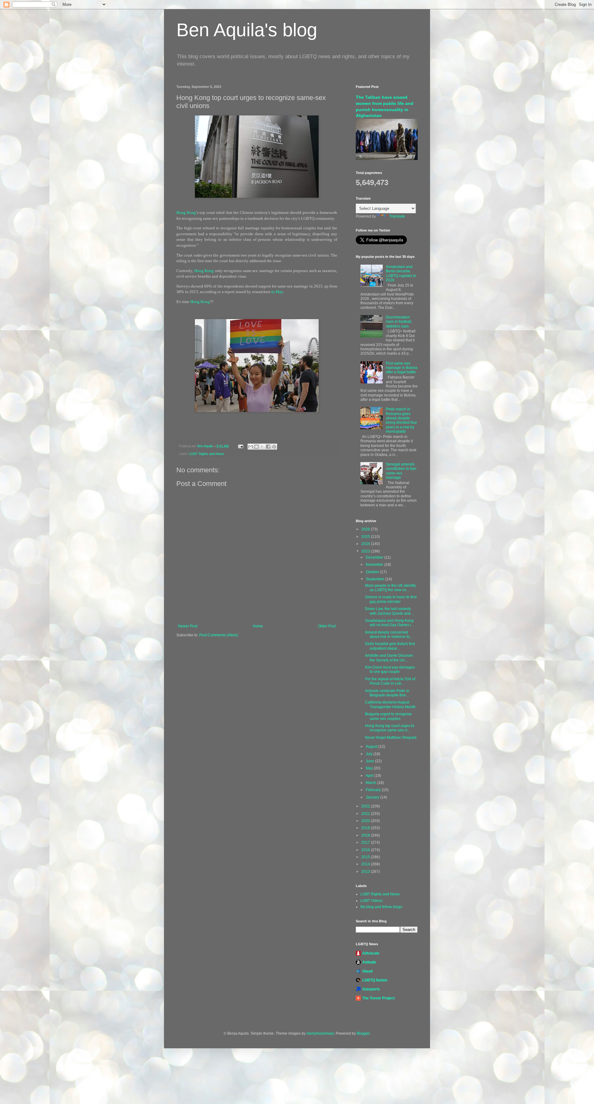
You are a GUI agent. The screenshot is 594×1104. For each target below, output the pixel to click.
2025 (366, 537)
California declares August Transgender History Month (390, 704)
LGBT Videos (371, 900)
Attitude (369, 962)
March (371, 783)
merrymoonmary (320, 1033)
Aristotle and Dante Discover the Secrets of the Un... (389, 657)
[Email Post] (240, 446)
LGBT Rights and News (206, 454)
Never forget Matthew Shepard (390, 737)
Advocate (370, 953)
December (375, 557)
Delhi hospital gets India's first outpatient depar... (390, 646)
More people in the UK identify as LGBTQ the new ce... (390, 587)
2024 (366, 544)
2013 (366, 871)
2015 (366, 857)
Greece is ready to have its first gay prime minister (390, 599)
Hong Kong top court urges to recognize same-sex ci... (389, 728)
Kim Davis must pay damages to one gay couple (390, 669)
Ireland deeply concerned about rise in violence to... (388, 634)
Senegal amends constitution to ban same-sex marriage (401, 471)
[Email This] (251, 447)
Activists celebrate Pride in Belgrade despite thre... (387, 693)
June (370, 761)
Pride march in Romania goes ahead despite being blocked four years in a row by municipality (401, 420)
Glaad (367, 971)
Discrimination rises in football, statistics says (399, 321)
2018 (366, 835)
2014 (366, 864)
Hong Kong (186, 212)
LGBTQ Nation (374, 980)
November (375, 564)
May (370, 768)
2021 (366, 814)
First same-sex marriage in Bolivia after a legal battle (401, 367)
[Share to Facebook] (268, 447)
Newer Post (187, 626)
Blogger (363, 1033)
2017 (366, 842)
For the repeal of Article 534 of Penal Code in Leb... (390, 681)
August (372, 746)
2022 (366, 806)
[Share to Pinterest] (274, 447)
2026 (366, 529)
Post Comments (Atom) (218, 635)
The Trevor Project (378, 998)
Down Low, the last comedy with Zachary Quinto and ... (389, 611)
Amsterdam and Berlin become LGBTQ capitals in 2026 (401, 273)
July (369, 754)
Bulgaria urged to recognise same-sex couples (388, 716)
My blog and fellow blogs (381, 907)
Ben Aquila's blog (246, 29)
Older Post (327, 626)
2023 (366, 551)
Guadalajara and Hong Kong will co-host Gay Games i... (389, 622)
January (373, 797)
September (375, 579)
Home (258, 626)
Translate (397, 216)
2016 (366, 850)
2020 (366, 821)
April (370, 775)
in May (277, 291)
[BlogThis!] (256, 447)
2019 (366, 828)
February (374, 790)
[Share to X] (262, 447)
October (373, 572)
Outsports (371, 989)
